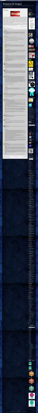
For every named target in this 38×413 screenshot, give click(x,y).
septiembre (31, 350)
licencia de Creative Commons (32, 122)
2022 (29, 332)
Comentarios (30, 159)
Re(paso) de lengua (12, 4)
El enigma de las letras (31, 228)
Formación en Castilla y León (31, 180)
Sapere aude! (30, 285)
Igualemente (6, 125)
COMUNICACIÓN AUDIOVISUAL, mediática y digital (31, 206)
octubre (30, 349)
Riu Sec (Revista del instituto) (31, 118)
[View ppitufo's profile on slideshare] (32, 156)
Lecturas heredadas (31, 344)
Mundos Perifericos (30, 311)
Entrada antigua (25, 156)
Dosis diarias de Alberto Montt (31, 304)
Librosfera (30, 262)
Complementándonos (31, 203)
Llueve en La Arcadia (31, 269)
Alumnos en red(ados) (31, 177)
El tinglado (30, 308)
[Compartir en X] (4, 27)
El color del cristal (30, 307)
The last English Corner (31, 188)
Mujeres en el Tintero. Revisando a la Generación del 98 (31, 249)
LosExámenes (30, 319)
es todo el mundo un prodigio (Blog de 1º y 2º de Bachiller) (31, 115)
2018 (29, 335)
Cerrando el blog (30, 224)
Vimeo (34, 325)
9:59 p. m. (6, 47)
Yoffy (29, 294)
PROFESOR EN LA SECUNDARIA (31, 283)
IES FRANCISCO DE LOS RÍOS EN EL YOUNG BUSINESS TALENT (31, 276)
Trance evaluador (5, 10)
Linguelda (30, 264)
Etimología (30, 317)
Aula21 (29, 302)
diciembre (31, 343)
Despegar (30, 244)
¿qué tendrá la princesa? (31, 298)
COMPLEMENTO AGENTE (31, 201)
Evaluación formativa (31, 222)
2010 (29, 341)
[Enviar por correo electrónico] (3, 27)
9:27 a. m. (6, 42)
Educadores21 (30, 305)
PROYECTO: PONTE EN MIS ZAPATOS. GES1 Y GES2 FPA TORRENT (31, 234)
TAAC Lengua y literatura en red (32, 109)
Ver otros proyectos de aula (31, 120)
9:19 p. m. (6, 127)
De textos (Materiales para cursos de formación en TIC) (31, 117)
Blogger (27, 411)
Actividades (30, 165)
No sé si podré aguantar (33, 133)
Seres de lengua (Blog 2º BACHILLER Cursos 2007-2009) (32, 116)
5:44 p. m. (6, 123)
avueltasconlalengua (31, 183)
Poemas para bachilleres (33, 139)
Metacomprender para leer (31, 271)
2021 (29, 333)
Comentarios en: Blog (31, 198)
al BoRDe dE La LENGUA (31, 175)
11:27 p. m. (6, 117)
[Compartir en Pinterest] (5, 27)
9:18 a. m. (6, 34)
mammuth (22, 411)
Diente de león (30, 216)
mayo (30, 353)
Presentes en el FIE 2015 (31, 238)
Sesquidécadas (30, 163)
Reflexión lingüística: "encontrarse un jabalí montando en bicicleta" (32, 217)
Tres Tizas (30, 290)
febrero (30, 355)
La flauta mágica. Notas (31, 194)
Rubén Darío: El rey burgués (31, 274)
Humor (29, 167)
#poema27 (30, 161)
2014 (29, 338)
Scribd (31, 156)
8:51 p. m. (6, 141)
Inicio (16, 156)
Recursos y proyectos (31, 10)
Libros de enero (30, 297)
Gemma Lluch (30, 242)
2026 (29, 329)
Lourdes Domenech (7, 49)
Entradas (30, 158)
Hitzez (29, 309)
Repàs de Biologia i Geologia (31, 313)
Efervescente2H (30, 306)
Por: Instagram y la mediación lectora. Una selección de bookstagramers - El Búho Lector (32, 199)
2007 (29, 357)
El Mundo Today (30, 321)
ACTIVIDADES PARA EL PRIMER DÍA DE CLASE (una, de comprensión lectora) (31, 256)
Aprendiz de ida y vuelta (32, 347)
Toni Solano (6, 114)
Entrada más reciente (6, 156)
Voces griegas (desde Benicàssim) (31, 292)
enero (30, 356)
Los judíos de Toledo (31, 279)
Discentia (30, 303)
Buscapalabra (30, 320)
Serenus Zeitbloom (7, 75)
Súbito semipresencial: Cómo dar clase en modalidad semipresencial (31, 226)
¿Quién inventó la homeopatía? (31, 215)
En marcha (32, 136)
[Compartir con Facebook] (5, 27)
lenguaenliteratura (31, 253)
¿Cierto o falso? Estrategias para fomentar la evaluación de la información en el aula (32, 265)
